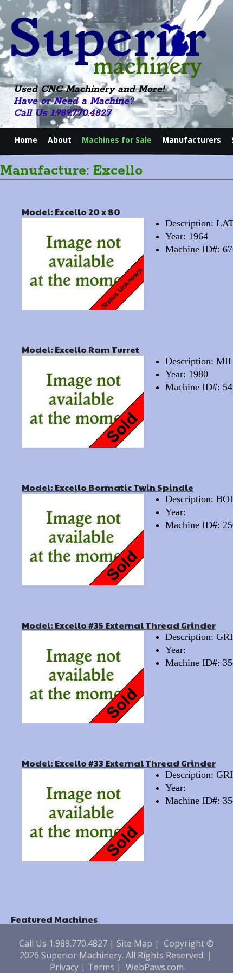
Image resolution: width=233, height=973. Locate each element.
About (60, 140)
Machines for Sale (117, 140)
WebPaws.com (155, 967)
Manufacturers (191, 140)
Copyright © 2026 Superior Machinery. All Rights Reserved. (117, 949)
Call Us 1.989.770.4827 (62, 113)
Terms (101, 967)
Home (26, 140)
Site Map (134, 943)
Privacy (64, 967)
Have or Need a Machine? (74, 101)
